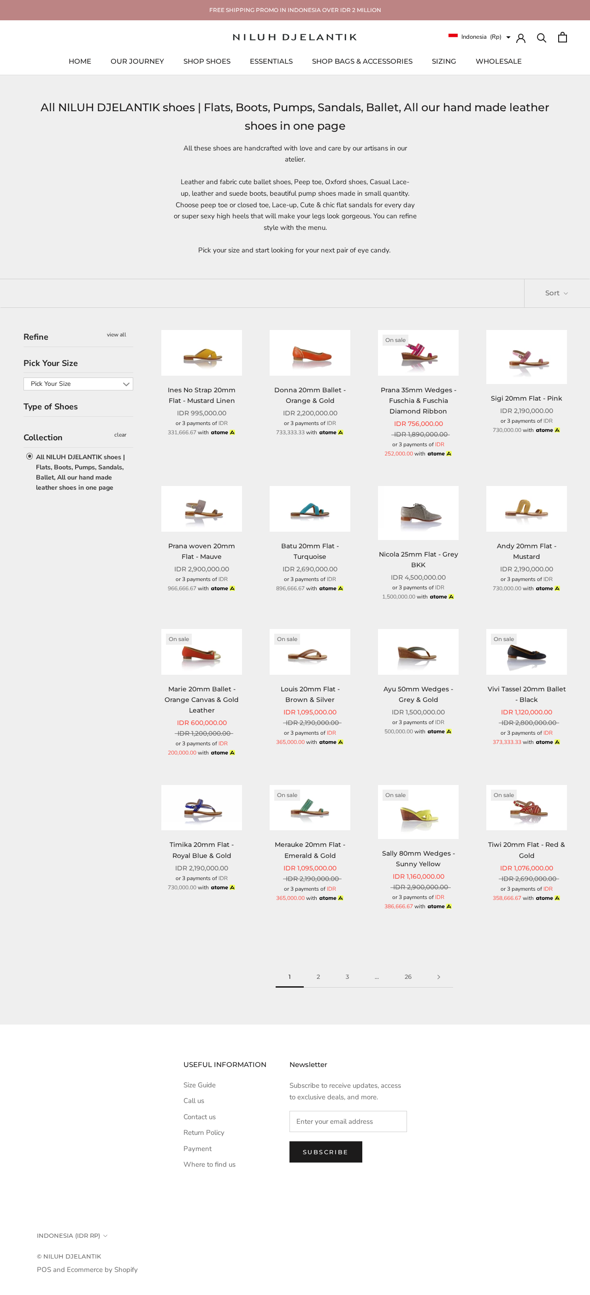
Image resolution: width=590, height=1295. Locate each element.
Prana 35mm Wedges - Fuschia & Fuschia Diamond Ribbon (418, 400)
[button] (479, 37)
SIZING (444, 60)
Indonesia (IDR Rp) (68, 1235)
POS (44, 1269)
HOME (80, 60)
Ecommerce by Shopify (102, 1269)
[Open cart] (562, 37)
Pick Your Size (51, 363)
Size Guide (199, 1085)
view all (116, 334)
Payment (197, 1148)
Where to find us (209, 1164)
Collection (43, 437)
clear (120, 434)
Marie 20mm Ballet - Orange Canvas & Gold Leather (202, 699)
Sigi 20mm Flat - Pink (526, 398)
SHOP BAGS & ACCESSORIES (362, 60)
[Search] (542, 37)
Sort (553, 292)
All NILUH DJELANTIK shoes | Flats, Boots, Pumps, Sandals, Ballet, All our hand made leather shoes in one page (79, 472)
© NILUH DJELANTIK (69, 1256)
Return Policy (203, 1132)
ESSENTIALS (271, 60)
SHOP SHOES (206, 60)
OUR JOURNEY (137, 60)
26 (408, 976)
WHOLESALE (499, 60)
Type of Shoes (51, 407)
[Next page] (439, 977)
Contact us (199, 1116)
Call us (193, 1100)
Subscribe (326, 1152)
